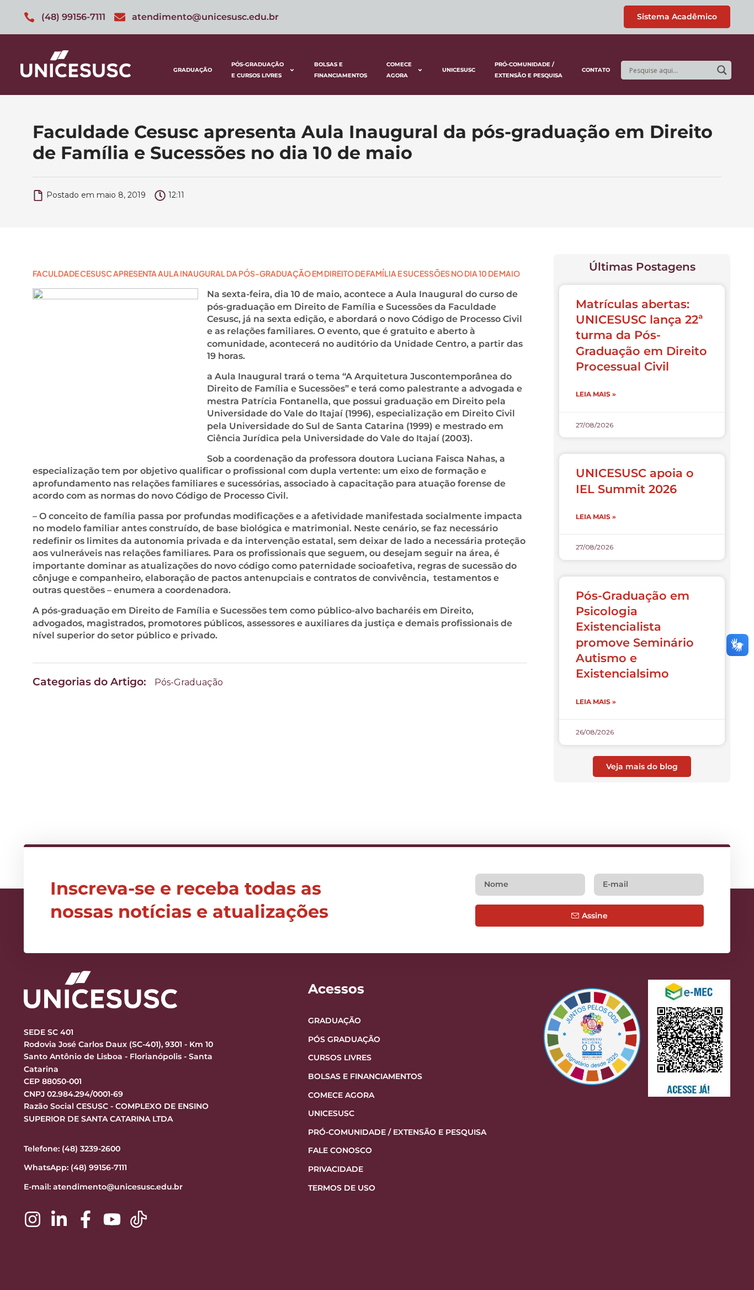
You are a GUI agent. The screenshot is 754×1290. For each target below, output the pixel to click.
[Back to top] (724, 1214)
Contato (596, 69)
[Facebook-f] (85, 1219)
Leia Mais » (596, 394)
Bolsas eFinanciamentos (340, 70)
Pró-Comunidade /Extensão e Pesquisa (528, 70)
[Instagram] (32, 1219)
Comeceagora (399, 70)
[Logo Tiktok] (138, 1219)
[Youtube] (112, 1219)
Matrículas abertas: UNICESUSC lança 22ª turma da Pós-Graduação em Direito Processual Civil (641, 335)
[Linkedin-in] (59, 1219)
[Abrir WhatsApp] (726, 1262)
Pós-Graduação (189, 682)
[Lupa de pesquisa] (722, 70)
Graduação (192, 69)
